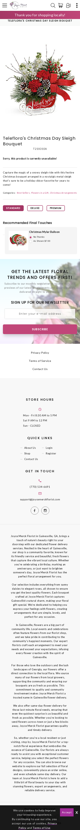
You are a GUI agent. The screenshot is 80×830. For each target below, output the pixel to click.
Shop (27, 453)
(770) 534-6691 (40, 486)
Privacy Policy (40, 352)
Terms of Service (40, 360)
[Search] (53, 5)
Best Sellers (23, 192)
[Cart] (61, 5)
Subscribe (40, 329)
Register (51, 453)
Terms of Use (41, 827)
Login (49, 447)
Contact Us (40, 369)
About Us (30, 447)
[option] (40, 82)
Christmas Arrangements (63, 192)
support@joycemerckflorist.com (40, 499)
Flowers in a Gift (40, 192)
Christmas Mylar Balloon (44, 231)
